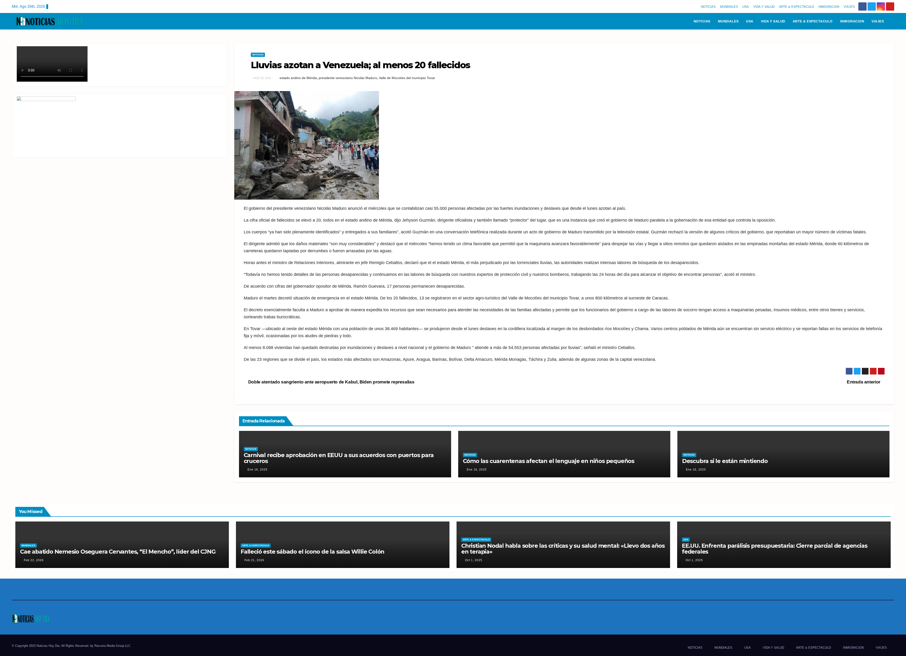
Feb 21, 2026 (254, 560)
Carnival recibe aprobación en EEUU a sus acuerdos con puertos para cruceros (339, 458)
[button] (892, 21)
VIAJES (849, 6)
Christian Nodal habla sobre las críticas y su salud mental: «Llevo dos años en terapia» (563, 548)
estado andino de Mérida (298, 78)
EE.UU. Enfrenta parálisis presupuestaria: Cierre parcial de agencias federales (774, 548)
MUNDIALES (729, 6)
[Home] (684, 21)
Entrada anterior (864, 381)
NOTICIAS (708, 6)
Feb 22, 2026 (34, 560)
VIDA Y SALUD (764, 6)
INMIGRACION (828, 6)
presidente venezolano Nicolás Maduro (348, 78)
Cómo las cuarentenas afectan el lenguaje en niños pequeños (548, 461)
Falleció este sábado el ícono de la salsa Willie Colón (312, 551)
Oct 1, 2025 (473, 560)
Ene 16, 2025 (257, 469)
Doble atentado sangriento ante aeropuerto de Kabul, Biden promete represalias (330, 381)
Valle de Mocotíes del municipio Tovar (407, 78)
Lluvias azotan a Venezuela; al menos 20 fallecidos (360, 65)
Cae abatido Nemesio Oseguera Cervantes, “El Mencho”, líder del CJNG (118, 551)
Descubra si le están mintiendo (725, 461)
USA (745, 6)
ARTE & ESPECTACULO (796, 6)
